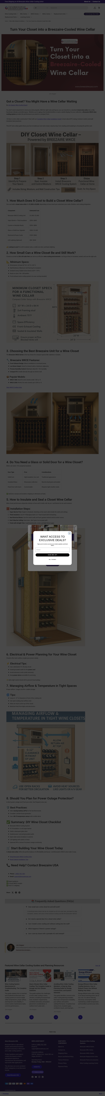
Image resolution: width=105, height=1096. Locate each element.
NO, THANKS (52, 559)
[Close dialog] (69, 533)
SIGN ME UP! (52, 555)
